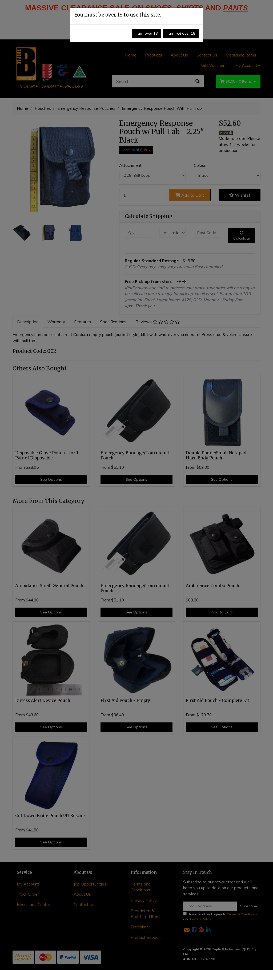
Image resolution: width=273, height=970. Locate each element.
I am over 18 (147, 33)
